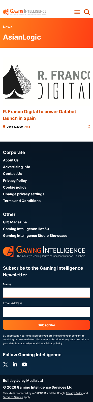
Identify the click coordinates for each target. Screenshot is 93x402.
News (7, 27)
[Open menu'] (77, 12)
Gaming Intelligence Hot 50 (26, 229)
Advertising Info (16, 167)
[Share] (88, 126)
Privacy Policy (15, 180)
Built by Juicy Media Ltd (23, 380)
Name (7, 284)
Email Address (12, 303)
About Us (11, 160)
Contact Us (12, 173)
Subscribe (46, 325)
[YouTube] (24, 364)
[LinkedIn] (15, 364)
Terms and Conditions (22, 201)
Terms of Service (13, 397)
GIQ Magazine (15, 222)
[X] (5, 364)
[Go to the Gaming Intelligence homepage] (24, 12)
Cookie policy (14, 187)
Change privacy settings (23, 194)
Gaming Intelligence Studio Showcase (35, 235)
